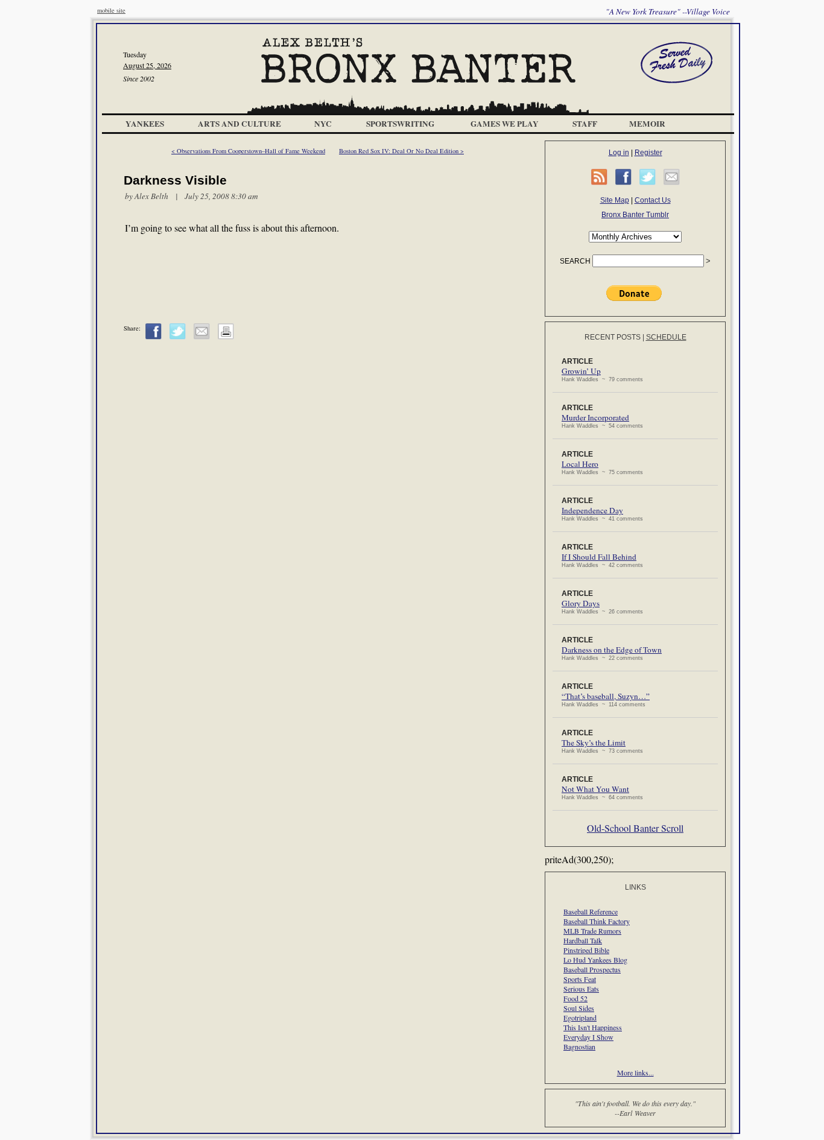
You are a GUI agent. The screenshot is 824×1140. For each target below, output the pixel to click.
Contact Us (653, 200)
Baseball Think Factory (596, 921)
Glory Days (581, 603)
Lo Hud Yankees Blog (595, 959)
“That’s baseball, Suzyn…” (606, 696)
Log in (619, 152)
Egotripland (580, 1017)
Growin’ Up (581, 371)
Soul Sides (578, 1008)
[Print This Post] (226, 337)
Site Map (614, 200)
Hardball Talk (582, 940)
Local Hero (580, 463)
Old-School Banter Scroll (635, 828)
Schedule (666, 337)
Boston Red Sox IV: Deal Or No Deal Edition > (401, 151)
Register (648, 152)
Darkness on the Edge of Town (612, 649)
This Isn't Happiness (592, 1027)
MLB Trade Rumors (592, 931)
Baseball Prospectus (592, 969)
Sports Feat (579, 979)
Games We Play (505, 124)
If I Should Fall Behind (599, 556)
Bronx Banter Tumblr (635, 215)
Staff (584, 124)
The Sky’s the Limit (594, 742)
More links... (635, 1072)
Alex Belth (151, 196)
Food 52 (575, 998)
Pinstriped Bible (586, 950)
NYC (323, 124)
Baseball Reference (590, 911)
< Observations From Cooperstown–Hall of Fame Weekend (248, 151)
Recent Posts (613, 337)
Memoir (647, 124)
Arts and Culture (239, 124)
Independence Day (592, 510)
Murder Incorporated (595, 417)
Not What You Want (595, 789)
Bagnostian (579, 1046)
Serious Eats (581, 988)
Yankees (144, 124)
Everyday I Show (588, 1037)
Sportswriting (400, 124)
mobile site (111, 10)
